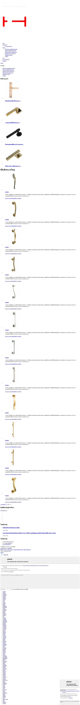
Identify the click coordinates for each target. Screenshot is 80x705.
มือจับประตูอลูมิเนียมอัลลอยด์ (11, 49)
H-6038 (7, 468)
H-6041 (7, 412)
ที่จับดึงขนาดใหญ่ (8, 55)
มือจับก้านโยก (20, 549)
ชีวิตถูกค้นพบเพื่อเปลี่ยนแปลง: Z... (13, 101)
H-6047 (7, 247)
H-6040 (7, 440)
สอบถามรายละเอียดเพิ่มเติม (10, 198)
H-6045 (7, 302)
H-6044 (7, 330)
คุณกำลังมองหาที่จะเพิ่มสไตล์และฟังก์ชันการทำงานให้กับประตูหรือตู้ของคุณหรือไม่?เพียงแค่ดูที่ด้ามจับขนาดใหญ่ (29, 533)
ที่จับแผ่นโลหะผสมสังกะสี (10, 53)
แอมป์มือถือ (9, 548)
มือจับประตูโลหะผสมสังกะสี (11, 52)
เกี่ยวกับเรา (5, 44)
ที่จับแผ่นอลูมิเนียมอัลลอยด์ (10, 50)
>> (6, 504)
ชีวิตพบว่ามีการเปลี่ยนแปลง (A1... (13, 166)
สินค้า (4, 47)
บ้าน (4, 43)
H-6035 (7, 495)
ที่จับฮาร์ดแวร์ (10, 549)
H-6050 (7, 192)
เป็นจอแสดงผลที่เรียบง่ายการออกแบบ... (14, 144)
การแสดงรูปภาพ (8, 46)
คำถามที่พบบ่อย (6, 59)
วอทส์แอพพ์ (5, 554)
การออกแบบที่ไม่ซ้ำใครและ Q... (12, 122)
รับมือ (24, 549)
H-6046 (7, 274)
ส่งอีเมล (2, 552)
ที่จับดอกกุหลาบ (3, 549)
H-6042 (7, 385)
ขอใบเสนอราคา (3, 510)
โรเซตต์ (15, 549)
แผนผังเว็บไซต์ (3, 548)
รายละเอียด (18, 198)
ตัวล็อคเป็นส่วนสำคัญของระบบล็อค (11, 527)
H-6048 (7, 219)
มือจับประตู (28, 549)
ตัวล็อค (6, 56)
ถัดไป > (4, 504)
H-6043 (7, 357)
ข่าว (4, 58)
